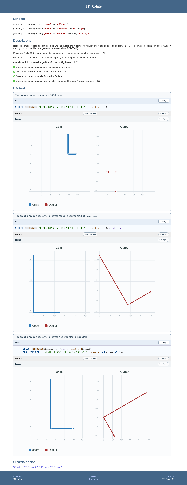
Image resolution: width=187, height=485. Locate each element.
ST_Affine (18, 467)
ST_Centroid (74, 349)
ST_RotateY (43, 467)
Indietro (17, 476)
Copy (164, 101)
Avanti (171, 476)
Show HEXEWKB (90, 113)
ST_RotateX (30, 467)
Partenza (93, 479)
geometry (93, 107)
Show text (163, 113)
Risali (93, 476)
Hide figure (163, 119)
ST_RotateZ (56, 467)
